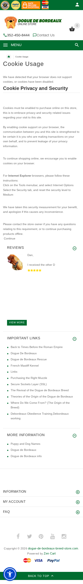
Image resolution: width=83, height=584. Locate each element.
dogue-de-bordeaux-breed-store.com (53, 548)
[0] (72, 31)
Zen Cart (50, 553)
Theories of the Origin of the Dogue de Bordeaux (42, 396)
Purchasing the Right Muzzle (29, 377)
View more (17, 322)
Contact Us (46, 35)
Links (14, 371)
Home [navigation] (8, 56)
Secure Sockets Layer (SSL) (29, 384)
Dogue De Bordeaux (24, 353)
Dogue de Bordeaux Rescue (29, 359)
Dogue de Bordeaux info (26, 456)
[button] (76, 45)
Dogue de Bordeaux (23, 449)
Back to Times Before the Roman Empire (37, 347)
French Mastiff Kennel (25, 365)
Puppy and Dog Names (25, 443)
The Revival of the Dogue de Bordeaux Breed (40, 390)
